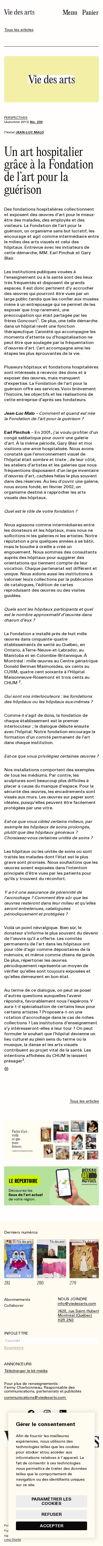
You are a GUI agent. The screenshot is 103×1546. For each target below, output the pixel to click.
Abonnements (17, 1299)
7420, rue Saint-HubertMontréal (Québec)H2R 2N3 (78, 1316)
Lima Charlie (12, 1539)
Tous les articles (19, 29)
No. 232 (36, 122)
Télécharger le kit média (26, 1371)
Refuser (51, 1514)
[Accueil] (19, 12)
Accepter (51, 1525)
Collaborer (14, 1305)
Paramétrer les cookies (51, 1501)
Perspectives (15, 117)
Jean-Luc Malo (30, 132)
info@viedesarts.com (77, 1304)
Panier (90, 12)
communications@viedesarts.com (35, 1398)
